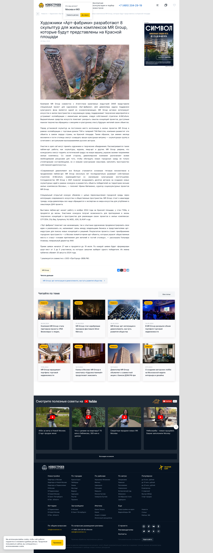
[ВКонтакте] (118, 270)
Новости (145, 509)
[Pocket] (124, 270)
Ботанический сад (124, 491)
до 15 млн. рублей (148, 482)
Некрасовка (122, 479)
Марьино (98, 491)
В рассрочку (146, 488)
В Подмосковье (53, 491)
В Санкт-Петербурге (55, 497)
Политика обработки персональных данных (87, 539)
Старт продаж (147, 497)
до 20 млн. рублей (148, 485)
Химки (73, 485)
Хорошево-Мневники (102, 479)
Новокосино (122, 488)
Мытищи (74, 488)
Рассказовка (122, 485)
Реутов (73, 497)
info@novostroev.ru (55, 529)
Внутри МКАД (147, 494)
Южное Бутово (100, 494)
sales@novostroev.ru (78, 532)
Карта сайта (147, 539)
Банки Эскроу (100, 509)
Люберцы (74, 482)
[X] (121, 270)
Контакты (122, 534)
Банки (97, 512)
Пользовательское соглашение (129, 539)
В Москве (51, 488)
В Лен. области (53, 499)
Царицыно (98, 485)
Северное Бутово (101, 497)
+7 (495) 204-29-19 (130, 5)
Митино (97, 482)
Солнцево (98, 488)
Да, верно (85, 15)
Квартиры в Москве (55, 479)
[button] (176, 427)
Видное (74, 491)
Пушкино (74, 499)
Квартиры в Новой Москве (57, 482)
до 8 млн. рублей (148, 479)
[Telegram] (127, 270)
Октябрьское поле (125, 497)
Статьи (144, 512)
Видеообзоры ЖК (124, 512)
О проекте (122, 526)
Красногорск (75, 479)
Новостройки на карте (126, 509)
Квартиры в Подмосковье (57, 485)
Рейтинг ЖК (146, 515)
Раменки (121, 482)
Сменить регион (73, 15)
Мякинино (122, 494)
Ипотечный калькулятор (103, 518)
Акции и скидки (100, 515)
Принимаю (57, 543)
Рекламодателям (125, 530)
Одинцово (75, 494)
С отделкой (146, 491)
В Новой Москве (54, 494)
